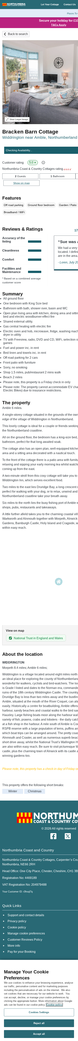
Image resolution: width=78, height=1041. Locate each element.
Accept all (39, 1034)
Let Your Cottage (50, 4)
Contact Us (70, 4)
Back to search (18, 34)
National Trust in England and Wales (38, 638)
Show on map (21, 183)
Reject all (39, 1023)
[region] (39, 1000)
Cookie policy (54, 1004)
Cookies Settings (39, 1012)
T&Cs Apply (58, 24)
